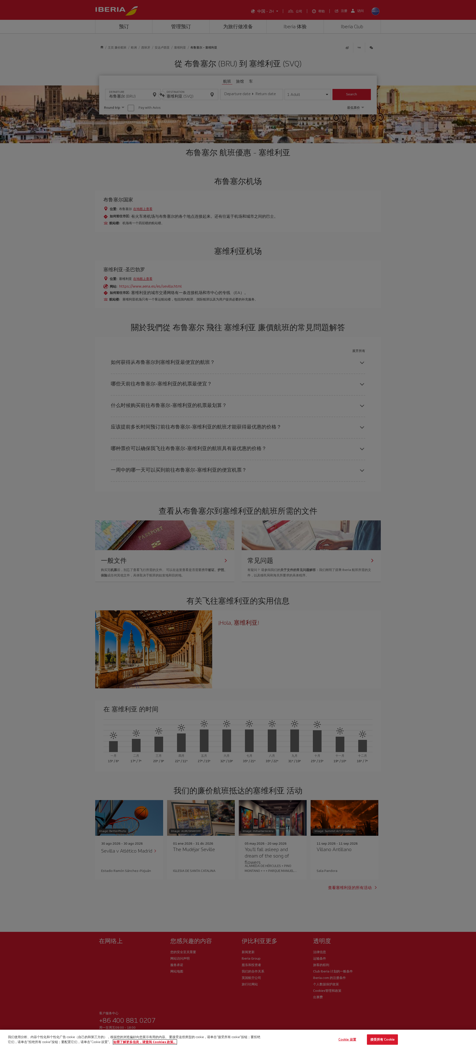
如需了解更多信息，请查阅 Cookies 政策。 (145, 1042)
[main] (238, 1040)
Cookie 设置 (347, 1039)
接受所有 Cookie (382, 1039)
